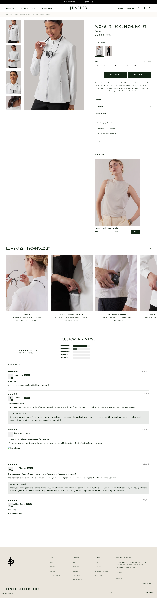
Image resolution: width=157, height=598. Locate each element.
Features (130, 8)
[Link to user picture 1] (14, 452)
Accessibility (99, 575)
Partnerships (77, 567)
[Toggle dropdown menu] (98, 75)
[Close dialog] (154, 586)
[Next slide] (149, 249)
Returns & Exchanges (102, 571)
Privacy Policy (78, 579)
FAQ (96, 562)
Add (135, 232)
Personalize (139, 75)
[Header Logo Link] (78, 8)
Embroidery (47, 8)
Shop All (9, 14)
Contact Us (76, 571)
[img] (12, 372)
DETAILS (98, 99)
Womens (52, 567)
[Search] (139, 8)
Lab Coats (10, 8)
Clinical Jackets (19, 14)
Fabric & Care (100, 113)
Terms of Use (77, 575)
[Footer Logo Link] (10, 561)
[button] (100, 35)
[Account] (144, 8)
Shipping (98, 567)
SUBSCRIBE (150, 593)
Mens (51, 562)
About (120, 8)
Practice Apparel (28, 8)
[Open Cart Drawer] (150, 8)
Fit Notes (99, 106)
